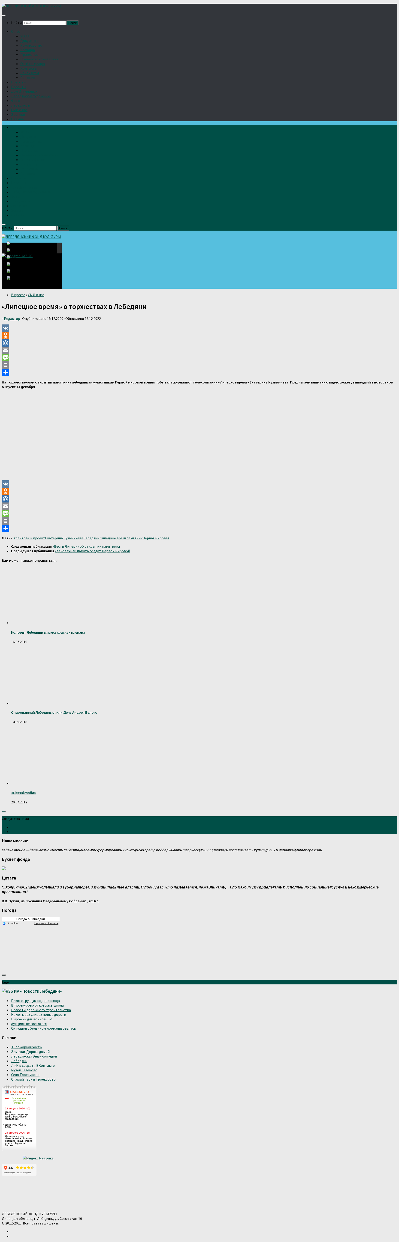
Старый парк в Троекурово (33, 1079)
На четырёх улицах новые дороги (38, 1014)
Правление (29, 54)
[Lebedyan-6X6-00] (15, 247)
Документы (29, 40)
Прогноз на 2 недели (46, 923)
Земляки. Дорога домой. (30, 1051)
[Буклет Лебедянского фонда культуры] (4, 868)
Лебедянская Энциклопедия (34, 1056)
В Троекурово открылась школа (37, 1005)
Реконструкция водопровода (35, 1000)
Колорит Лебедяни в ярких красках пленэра (48, 632)
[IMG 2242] (14, 259)
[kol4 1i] (14, 273)
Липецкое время (113, 538)
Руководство (31, 45)
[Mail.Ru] (199, 343)
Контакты (28, 68)
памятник (134, 538)
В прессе (18, 294)
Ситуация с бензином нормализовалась (43, 1028)
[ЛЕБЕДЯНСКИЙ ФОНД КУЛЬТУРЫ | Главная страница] (31, 6)
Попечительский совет (39, 59)
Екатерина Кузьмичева (64, 538)
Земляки (18, 114)
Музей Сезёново (24, 1070)
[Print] (199, 365)
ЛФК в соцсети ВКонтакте (33, 1065)
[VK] (199, 328)
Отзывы (17, 119)
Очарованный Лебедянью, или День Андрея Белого (54, 712)
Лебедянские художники (31, 96)
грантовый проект (29, 538)
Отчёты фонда (32, 63)
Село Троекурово (25, 1074)
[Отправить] (199, 372)
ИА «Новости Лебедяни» (38, 991)
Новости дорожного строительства (41, 1009)
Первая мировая (155, 538)
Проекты (18, 86)
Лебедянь (91, 538)
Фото (15, 100)
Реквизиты (29, 73)
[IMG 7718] (14, 253)
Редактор (12, 318)
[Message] (199, 357)
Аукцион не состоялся (29, 1023)
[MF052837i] (15, 280)
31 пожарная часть (26, 1047)
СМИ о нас (19, 109)
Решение (27, 77)
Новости (18, 82)
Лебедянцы (20, 105)
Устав (25, 36)
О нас (15, 31)
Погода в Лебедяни (30, 919)
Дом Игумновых (24, 91)
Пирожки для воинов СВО (32, 1019)
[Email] (199, 350)
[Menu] (4, 15)
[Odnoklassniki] (199, 335)
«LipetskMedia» (23, 792)
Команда (27, 50)
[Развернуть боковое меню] (4, 811)
